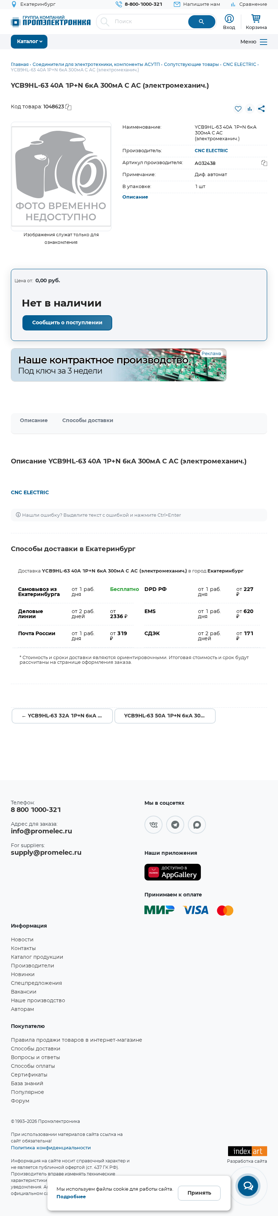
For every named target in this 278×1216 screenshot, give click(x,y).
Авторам (22, 1009)
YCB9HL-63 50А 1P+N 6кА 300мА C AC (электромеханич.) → (170, 716)
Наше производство (38, 1000)
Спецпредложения (36, 983)
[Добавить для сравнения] (250, 109)
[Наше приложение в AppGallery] (172, 872)
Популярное (27, 1092)
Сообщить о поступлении (67, 322)
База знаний (27, 1083)
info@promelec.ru (41, 831)
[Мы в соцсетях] (153, 825)
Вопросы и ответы (35, 1057)
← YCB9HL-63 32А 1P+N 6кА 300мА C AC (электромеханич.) (67, 716)
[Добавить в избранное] (238, 109)
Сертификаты (29, 1075)
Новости (22, 939)
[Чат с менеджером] (248, 1186)
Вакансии (24, 992)
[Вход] (229, 18)
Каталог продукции (37, 957)
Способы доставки (87, 420)
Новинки (23, 974)
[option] (61, 176)
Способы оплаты (33, 1066)
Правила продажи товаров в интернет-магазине (76, 1040)
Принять (199, 1193)
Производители (32, 966)
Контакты (23, 948)
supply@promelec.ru (46, 853)
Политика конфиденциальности (51, 1147)
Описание (135, 197)
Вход (229, 27)
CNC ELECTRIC (211, 151)
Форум (20, 1101)
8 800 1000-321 (36, 810)
